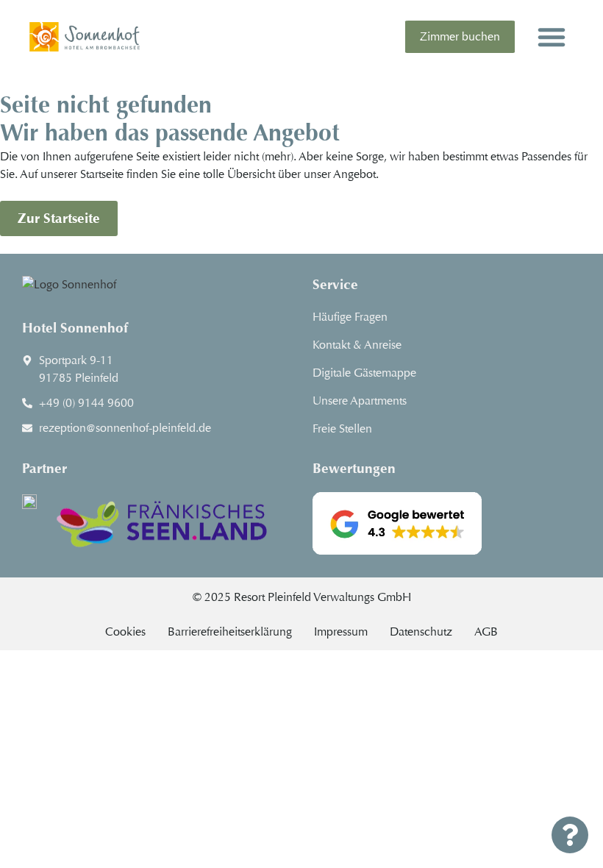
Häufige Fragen (350, 317)
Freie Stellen (342, 428)
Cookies (125, 631)
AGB (486, 631)
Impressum (341, 631)
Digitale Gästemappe (364, 373)
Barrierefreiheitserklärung (230, 631)
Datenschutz (421, 631)
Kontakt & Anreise (357, 345)
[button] (551, 37)
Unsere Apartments (360, 401)
